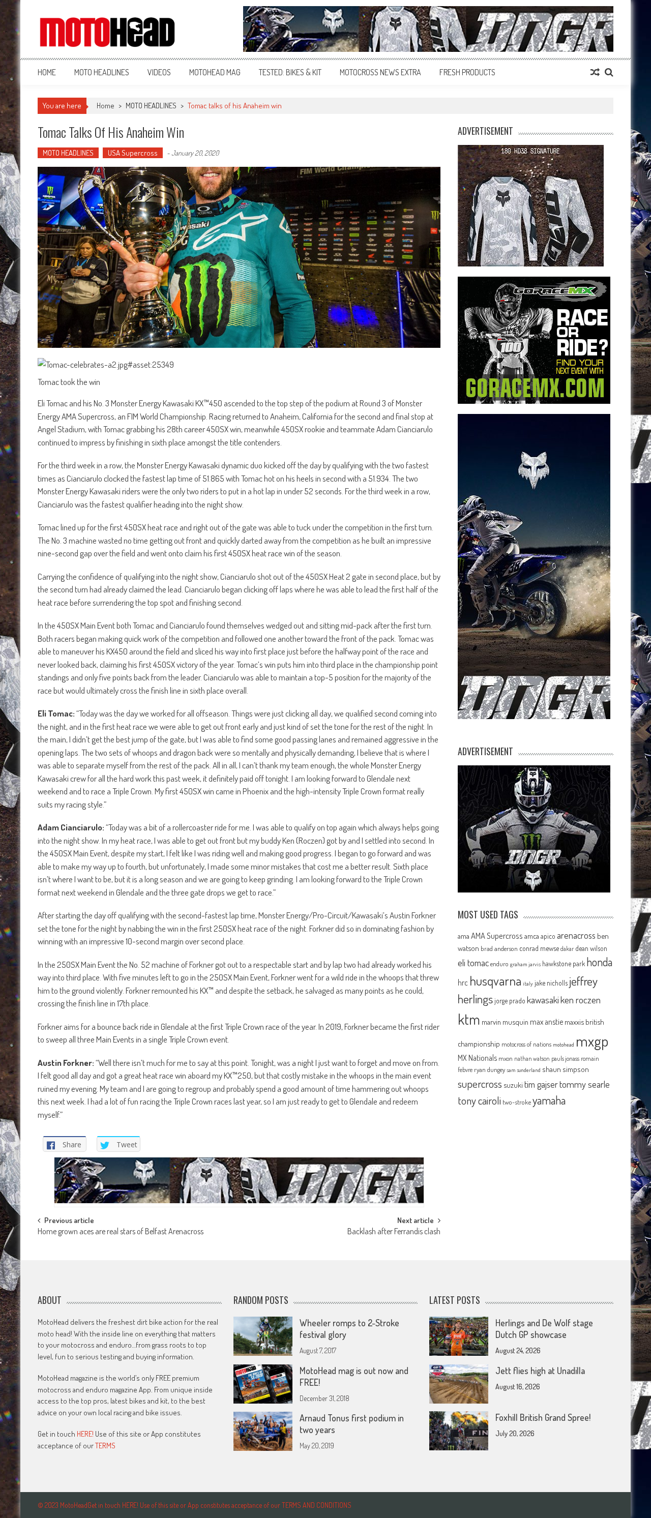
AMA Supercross (497, 935)
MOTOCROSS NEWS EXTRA (380, 72)
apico (548, 936)
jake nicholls (551, 982)
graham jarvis (525, 964)
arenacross (576, 935)
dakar (567, 949)
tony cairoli (479, 1100)
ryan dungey (489, 1069)
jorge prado (509, 1000)
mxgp (592, 1040)
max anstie (546, 1022)
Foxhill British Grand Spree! (542, 1417)
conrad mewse (539, 948)
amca (531, 935)
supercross (480, 1083)
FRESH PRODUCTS (467, 72)
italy (528, 983)
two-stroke (516, 1101)
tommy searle (584, 1084)
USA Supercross (133, 153)
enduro (499, 964)
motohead (563, 1044)
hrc (463, 982)
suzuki (513, 1084)
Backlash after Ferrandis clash (393, 1232)
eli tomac (473, 962)
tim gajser (541, 1084)
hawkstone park (563, 963)
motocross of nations (526, 1044)
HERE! (85, 1434)
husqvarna (495, 980)
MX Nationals (477, 1058)
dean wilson (591, 948)
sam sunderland (524, 1070)
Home (47, 72)
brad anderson (499, 948)
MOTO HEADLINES (101, 72)
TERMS (105, 1445)
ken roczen (580, 999)
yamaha (549, 1100)
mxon (505, 1058)
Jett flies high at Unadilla (540, 1370)
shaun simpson (565, 1069)
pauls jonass (565, 1058)
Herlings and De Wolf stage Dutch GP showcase (544, 1328)
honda (599, 962)
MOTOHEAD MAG (215, 72)
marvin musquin (505, 1021)
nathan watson (532, 1058)
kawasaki (543, 999)
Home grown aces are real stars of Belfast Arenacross (120, 1232)
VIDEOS (159, 72)
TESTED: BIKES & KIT (290, 72)
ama (463, 935)
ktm (469, 1019)
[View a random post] (595, 72)
